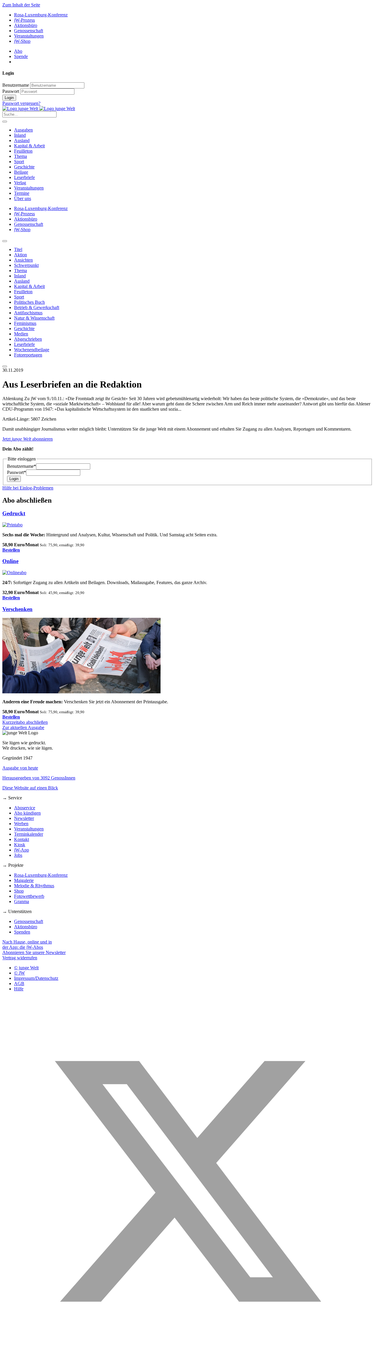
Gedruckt (13, 513)
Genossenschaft (28, 30)
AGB (19, 983)
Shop (19, 890)
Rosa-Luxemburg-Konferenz (41, 14)
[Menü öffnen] (4, 121)
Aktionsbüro (25, 25)
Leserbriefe (24, 177)
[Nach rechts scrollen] (4, 366)
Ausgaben (23, 129)
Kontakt (21, 839)
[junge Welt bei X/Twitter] (187, 1364)
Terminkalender (28, 834)
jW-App (21, 849)
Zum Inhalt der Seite (21, 4)
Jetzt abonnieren (27, 438)
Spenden (22, 931)
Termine (21, 193)
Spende (21, 56)
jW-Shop (22, 41)
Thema (20, 156)
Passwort (10, 91)
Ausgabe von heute (20, 767)
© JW (19, 972)
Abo (18, 51)
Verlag (20, 182)
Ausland (22, 140)
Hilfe (18, 988)
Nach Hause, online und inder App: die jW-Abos (27, 944)
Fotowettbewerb (29, 896)
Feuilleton (23, 151)
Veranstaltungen (29, 35)
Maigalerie (24, 880)
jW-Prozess (24, 20)
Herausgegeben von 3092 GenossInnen (38, 777)
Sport (19, 161)
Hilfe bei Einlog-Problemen (27, 487)
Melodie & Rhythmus (34, 885)
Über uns (22, 198)
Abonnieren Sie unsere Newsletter (34, 952)
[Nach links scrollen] (4, 241)
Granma (21, 901)
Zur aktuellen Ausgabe (23, 727)
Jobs (18, 855)
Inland (20, 135)
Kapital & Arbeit (29, 145)
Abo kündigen (27, 813)
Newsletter (24, 818)
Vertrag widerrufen (19, 957)
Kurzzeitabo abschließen (25, 722)
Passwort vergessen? (21, 103)
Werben (21, 823)
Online (10, 561)
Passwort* (16, 472)
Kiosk (19, 844)
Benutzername (15, 85)
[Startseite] (38, 108)
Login (9, 97)
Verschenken (17, 609)
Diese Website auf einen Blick (30, 787)
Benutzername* (21, 466)
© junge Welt (26, 967)
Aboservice (24, 807)
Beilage (21, 172)
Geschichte (24, 166)
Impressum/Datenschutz (36, 978)
